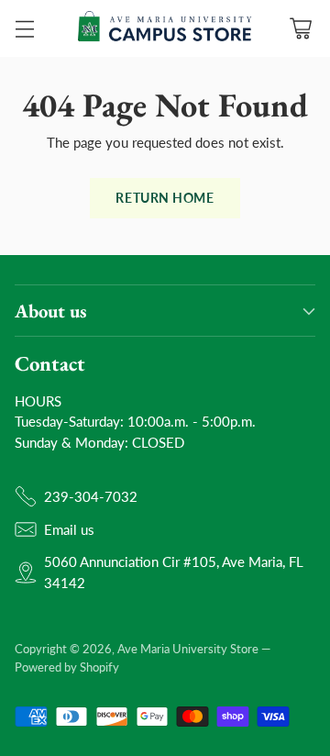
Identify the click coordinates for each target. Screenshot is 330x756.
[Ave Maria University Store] (165, 28)
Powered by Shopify (67, 667)
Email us (69, 529)
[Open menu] (24, 29)
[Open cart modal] (300, 29)
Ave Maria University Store (187, 648)
